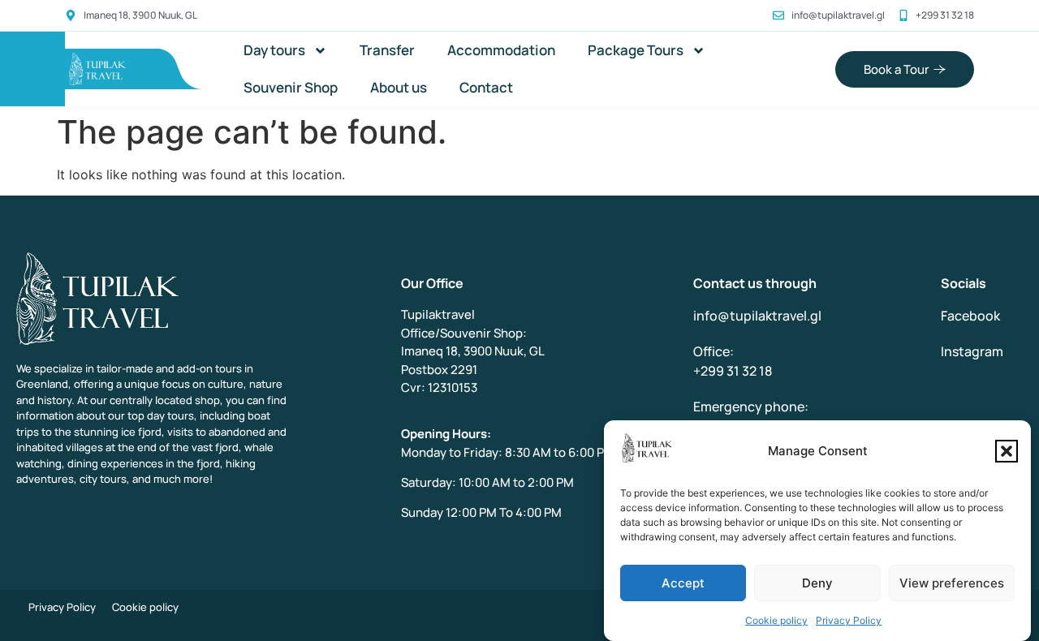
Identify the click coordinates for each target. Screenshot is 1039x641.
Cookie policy (776, 620)
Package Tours (635, 50)
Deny (817, 583)
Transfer (387, 50)
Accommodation (501, 50)
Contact (486, 87)
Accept (683, 583)
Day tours (274, 50)
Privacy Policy (849, 620)
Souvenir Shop (291, 87)
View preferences (951, 583)
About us (398, 87)
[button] (1006, 451)
